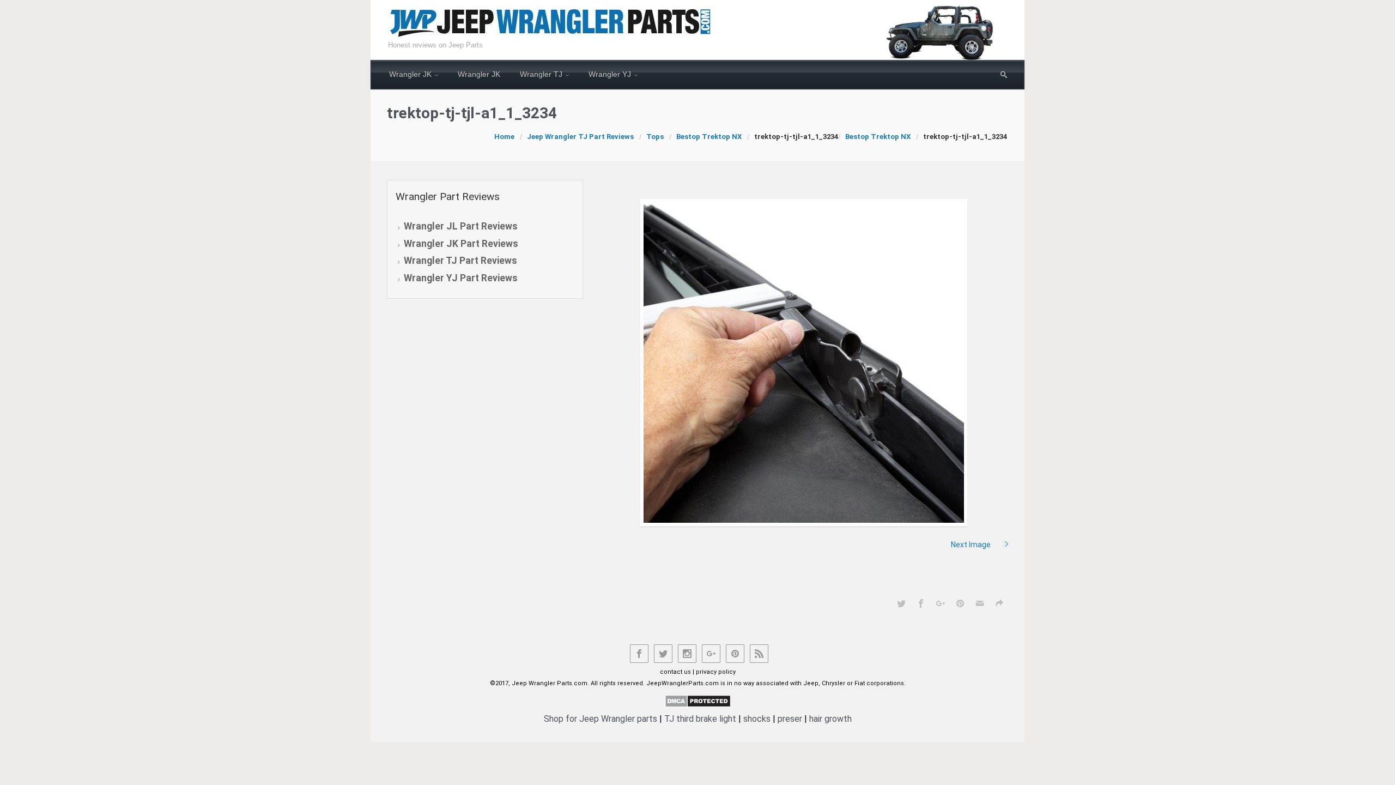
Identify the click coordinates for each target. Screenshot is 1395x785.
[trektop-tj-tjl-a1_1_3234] (803, 362)
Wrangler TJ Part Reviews (460, 260)
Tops (655, 136)
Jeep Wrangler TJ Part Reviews (580, 136)
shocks (757, 719)
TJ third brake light (700, 719)
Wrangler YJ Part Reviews (461, 278)
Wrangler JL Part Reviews (461, 226)
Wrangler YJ (610, 74)
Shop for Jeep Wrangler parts (600, 719)
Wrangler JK (410, 74)
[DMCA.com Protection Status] (698, 700)
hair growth (830, 719)
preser (790, 719)
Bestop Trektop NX (709, 136)
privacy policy (716, 671)
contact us (675, 671)
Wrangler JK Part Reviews (461, 243)
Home (504, 136)
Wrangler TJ (541, 74)
